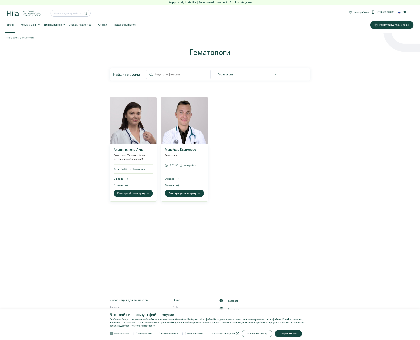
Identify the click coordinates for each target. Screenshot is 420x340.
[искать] (85, 13)
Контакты (114, 307)
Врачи (10, 24)
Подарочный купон (125, 24)
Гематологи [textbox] (225, 74)
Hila (8, 37)
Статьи (102, 24)
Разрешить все (288, 333)
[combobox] (246, 74)
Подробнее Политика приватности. (136, 325)
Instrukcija (241, 2)
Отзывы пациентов (80, 24)
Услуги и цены (29, 24)
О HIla (175, 307)
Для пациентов (53, 24)
